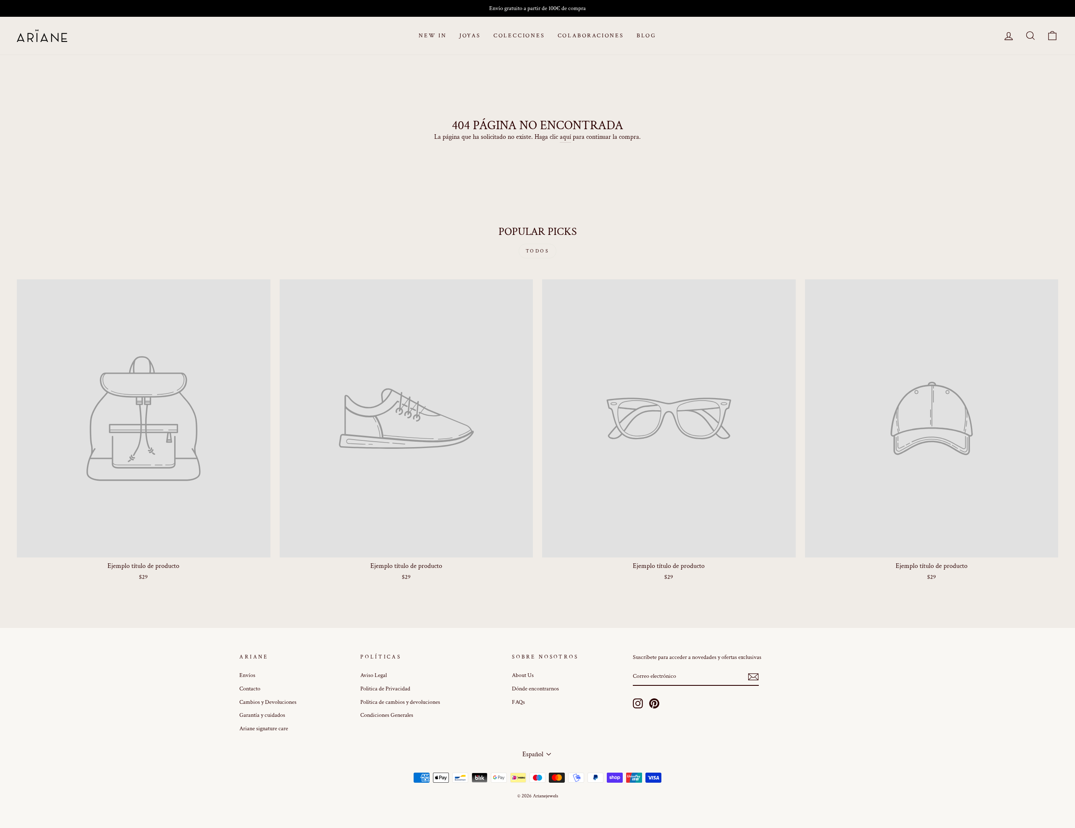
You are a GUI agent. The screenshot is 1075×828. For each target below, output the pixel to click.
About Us (523, 675)
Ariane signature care (263, 728)
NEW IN (433, 35)
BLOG (646, 35)
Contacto (249, 689)
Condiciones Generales (386, 715)
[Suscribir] (753, 677)
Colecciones (519, 35)
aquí (565, 137)
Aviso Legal (373, 675)
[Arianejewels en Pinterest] (654, 703)
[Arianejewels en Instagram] (638, 703)
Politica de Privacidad (385, 689)
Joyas (470, 35)
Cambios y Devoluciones (267, 702)
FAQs (518, 702)
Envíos (247, 675)
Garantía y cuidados (262, 715)
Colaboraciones (591, 35)
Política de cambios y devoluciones (400, 702)
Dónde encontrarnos (535, 689)
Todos (538, 251)
